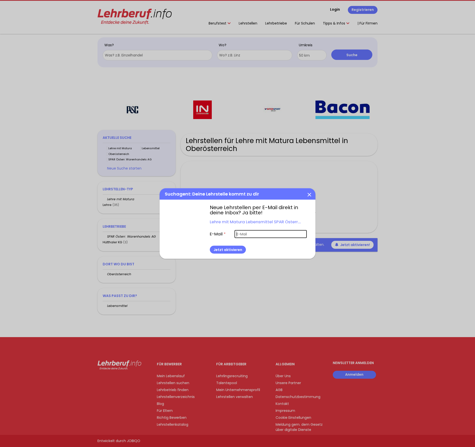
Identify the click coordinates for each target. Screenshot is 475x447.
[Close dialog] (309, 194)
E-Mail (218, 234)
